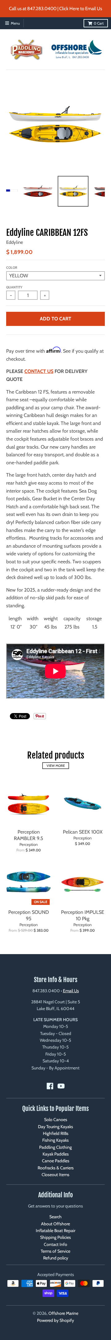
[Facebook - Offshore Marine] (50, 1086)
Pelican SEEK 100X (82, 832)
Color (11, 267)
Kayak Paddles (56, 1154)
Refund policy (55, 1258)
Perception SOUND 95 (28, 915)
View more (56, 765)
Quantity (14, 287)
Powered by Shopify (55, 1320)
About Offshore (55, 1224)
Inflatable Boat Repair (55, 1230)
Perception (28, 844)
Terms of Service (55, 1251)
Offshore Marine (63, 1313)
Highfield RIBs (55, 1133)
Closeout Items (55, 1174)
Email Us (71, 990)
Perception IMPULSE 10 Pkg (82, 915)
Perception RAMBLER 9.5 (28, 835)
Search (55, 1216)
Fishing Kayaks (55, 1140)
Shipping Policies (55, 1237)
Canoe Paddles (55, 1161)
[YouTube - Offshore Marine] (61, 1086)
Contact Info (55, 1244)
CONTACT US (38, 371)
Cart (99, 23)
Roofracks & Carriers (56, 1168)
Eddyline (14, 242)
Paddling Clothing (55, 1147)
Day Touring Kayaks (55, 1126)
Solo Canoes (55, 1119)
